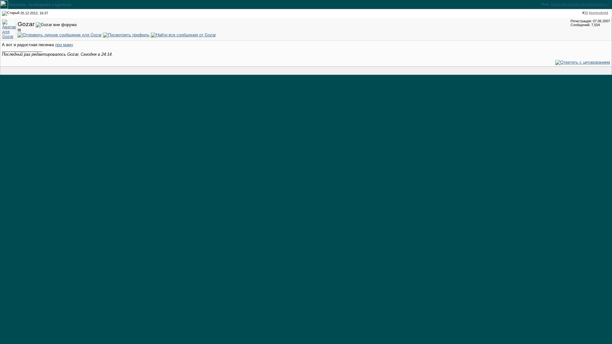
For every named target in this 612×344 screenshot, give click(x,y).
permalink (598, 13)
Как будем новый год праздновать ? (580, 4)
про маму (64, 44)
